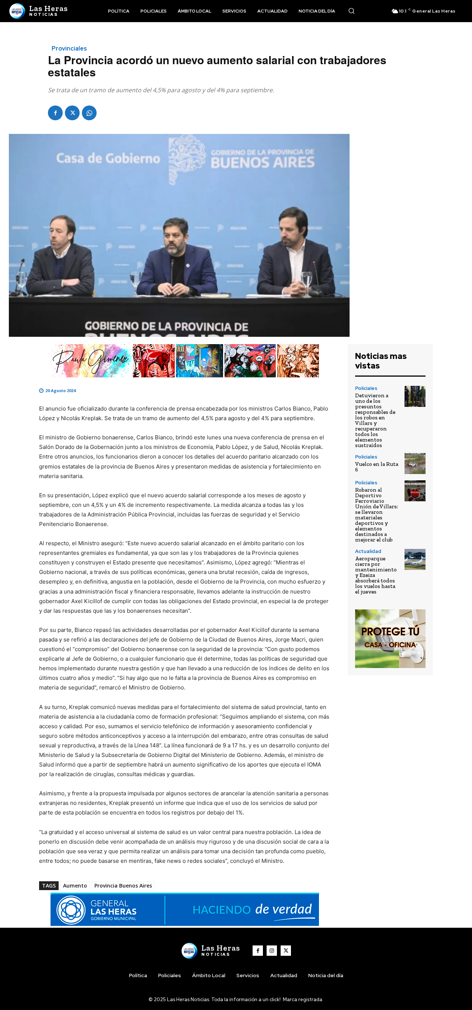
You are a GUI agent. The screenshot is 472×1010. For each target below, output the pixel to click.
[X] (72, 113)
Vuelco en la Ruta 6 (376, 467)
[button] (351, 10)
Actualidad (368, 551)
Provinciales (69, 49)
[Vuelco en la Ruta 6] (415, 463)
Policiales (366, 388)
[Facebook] (55, 113)
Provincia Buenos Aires (123, 885)
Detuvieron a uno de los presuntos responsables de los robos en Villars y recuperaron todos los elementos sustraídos (375, 420)
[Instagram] (272, 950)
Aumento (75, 885)
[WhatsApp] (89, 113)
